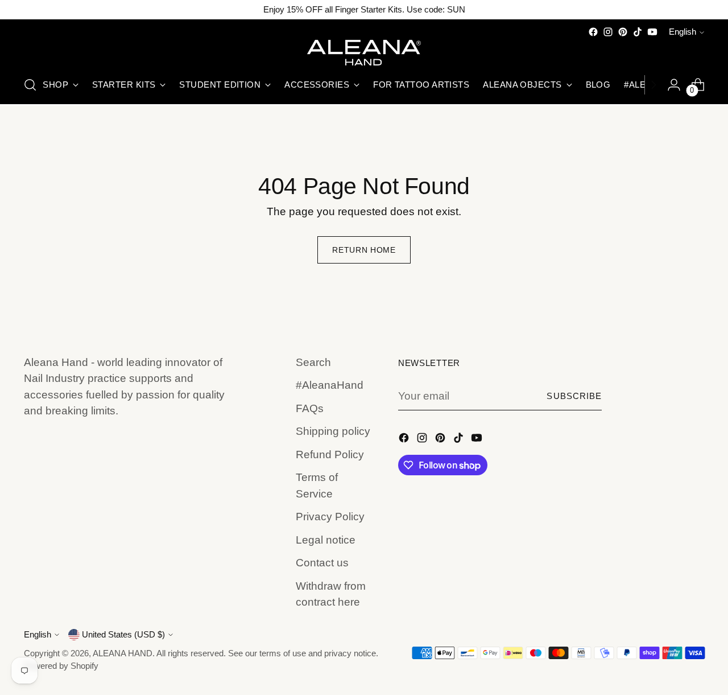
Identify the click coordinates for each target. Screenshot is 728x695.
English (682, 31)
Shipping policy (333, 431)
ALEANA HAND (122, 653)
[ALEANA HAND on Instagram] (608, 32)
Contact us (322, 563)
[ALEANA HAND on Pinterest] (623, 32)
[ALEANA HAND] (364, 52)
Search (313, 362)
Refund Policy (330, 454)
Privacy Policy (330, 517)
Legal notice (325, 540)
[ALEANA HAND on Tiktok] (637, 32)
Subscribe (574, 396)
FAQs (310, 408)
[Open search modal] (30, 84)
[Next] (653, 84)
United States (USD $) (123, 634)
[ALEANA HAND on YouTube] (652, 32)
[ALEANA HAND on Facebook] (593, 32)
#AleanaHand (329, 385)
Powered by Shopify (61, 666)
